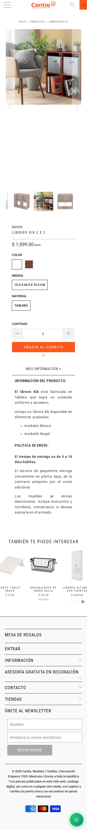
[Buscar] (74, 5)
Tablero (21, 305)
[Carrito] (83, 5)
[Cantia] (43, 5)
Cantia (26, 771)
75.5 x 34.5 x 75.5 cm (29, 285)
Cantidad (19, 324)
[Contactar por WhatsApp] (76, 819)
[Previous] (10, 107)
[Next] (76, 107)
